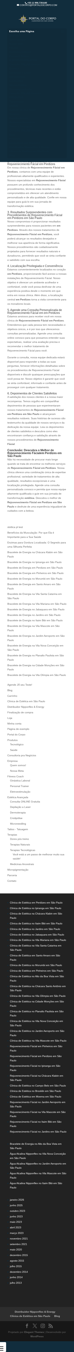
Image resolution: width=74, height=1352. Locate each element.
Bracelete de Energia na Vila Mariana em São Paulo (36, 603)
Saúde (13, 750)
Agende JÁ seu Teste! (22, 109)
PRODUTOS (16, 97)
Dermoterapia (17, 76)
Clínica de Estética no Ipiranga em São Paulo (35, 908)
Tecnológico (16, 101)
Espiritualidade (18, 118)
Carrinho (12, 695)
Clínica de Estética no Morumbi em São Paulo (36, 965)
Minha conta (14, 723)
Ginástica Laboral (20, 52)
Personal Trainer (19, 56)
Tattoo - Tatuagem (17, 829)
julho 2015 (16, 1266)
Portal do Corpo (16, 734)
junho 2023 (16, 1216)
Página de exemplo (18, 729)
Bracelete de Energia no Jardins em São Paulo (34, 615)
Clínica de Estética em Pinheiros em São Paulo (36, 970)
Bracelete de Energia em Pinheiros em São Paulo (35, 573)
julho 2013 (16, 1282)
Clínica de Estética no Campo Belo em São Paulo (38, 1085)
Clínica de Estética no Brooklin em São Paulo (35, 1091)
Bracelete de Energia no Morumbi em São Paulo (34, 578)
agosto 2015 (17, 1260)
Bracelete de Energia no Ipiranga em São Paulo (34, 562)
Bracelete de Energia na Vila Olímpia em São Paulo (36, 675)
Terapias (14, 114)
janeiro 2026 (17, 1199)
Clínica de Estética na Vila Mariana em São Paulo (38, 940)
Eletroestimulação (20, 791)
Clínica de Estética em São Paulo (29, 151)
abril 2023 (15, 1227)
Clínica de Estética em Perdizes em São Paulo (36, 902)
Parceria (12, 875)
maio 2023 (16, 1221)
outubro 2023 (17, 1210)
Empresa (14, 35)
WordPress (37, 1336)
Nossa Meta (16, 43)
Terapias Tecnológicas (22, 850)
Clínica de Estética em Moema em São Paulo (35, 1096)
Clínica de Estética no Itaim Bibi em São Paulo (36, 923)
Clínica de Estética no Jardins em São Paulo (35, 929)
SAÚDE (13, 105)
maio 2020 (16, 1249)
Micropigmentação (20, 89)
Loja (9, 718)
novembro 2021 (19, 1238)
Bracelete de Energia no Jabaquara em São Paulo (35, 609)
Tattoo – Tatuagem (20, 126)
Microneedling (18, 85)
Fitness (13, 47)
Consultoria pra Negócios (25, 142)
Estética (14, 68)
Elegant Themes (34, 1332)
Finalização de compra (20, 712)
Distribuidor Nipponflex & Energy (29, 147)
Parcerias (14, 138)
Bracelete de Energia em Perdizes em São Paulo (35, 567)
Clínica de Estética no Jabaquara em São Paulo (37, 934)
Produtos (12, 740)
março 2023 (17, 1233)
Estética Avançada (17, 797)
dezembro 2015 (19, 1255)
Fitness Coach (15, 776)
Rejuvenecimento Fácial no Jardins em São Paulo (38, 1131)
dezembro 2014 (19, 1271)
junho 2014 (16, 1277)
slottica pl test (15, 527)
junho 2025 (16, 1205)
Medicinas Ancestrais (22, 122)
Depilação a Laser (20, 72)
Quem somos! (17, 39)
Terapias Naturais (20, 844)
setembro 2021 (18, 1244)
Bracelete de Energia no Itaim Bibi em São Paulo (35, 620)
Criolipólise (16, 80)
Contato (11, 880)
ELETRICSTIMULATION (23, 60)
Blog (12, 134)
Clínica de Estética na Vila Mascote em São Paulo (38, 1040)
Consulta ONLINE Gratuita (25, 64)
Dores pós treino (19, 839)
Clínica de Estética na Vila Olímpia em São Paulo (38, 995)
